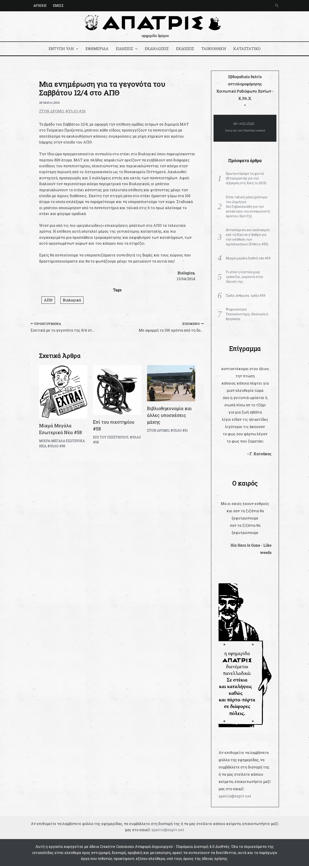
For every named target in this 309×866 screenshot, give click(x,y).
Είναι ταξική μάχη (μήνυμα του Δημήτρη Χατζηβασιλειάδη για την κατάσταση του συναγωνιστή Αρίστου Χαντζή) (248, 206)
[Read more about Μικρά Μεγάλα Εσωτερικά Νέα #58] (63, 391)
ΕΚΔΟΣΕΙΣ (185, 48)
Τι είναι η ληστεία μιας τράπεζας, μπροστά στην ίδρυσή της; (244, 277)
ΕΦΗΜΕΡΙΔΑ (97, 48)
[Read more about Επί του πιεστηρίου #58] (117, 389)
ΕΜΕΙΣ (58, 5)
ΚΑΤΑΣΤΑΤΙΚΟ (246, 48)
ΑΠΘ (48, 300)
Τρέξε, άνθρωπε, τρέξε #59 (245, 295)
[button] (277, 6)
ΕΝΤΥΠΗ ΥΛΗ (61, 48)
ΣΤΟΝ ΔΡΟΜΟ (51, 111)
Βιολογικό (72, 300)
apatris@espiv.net (235, 796)
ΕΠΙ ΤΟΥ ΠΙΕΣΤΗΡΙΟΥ (110, 437)
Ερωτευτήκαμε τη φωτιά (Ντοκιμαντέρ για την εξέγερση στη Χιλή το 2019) (246, 178)
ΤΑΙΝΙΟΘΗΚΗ (213, 48)
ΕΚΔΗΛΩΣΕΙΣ (157, 48)
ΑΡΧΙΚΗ (40, 5)
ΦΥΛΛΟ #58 (56, 446)
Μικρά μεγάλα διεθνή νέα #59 (248, 258)
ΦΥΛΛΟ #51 (179, 430)
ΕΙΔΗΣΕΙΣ (124, 48)
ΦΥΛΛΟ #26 (75, 111)
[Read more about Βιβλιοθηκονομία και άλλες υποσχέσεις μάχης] (171, 382)
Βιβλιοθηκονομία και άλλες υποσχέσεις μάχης (169, 415)
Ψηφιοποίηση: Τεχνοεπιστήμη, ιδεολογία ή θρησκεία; (247, 314)
